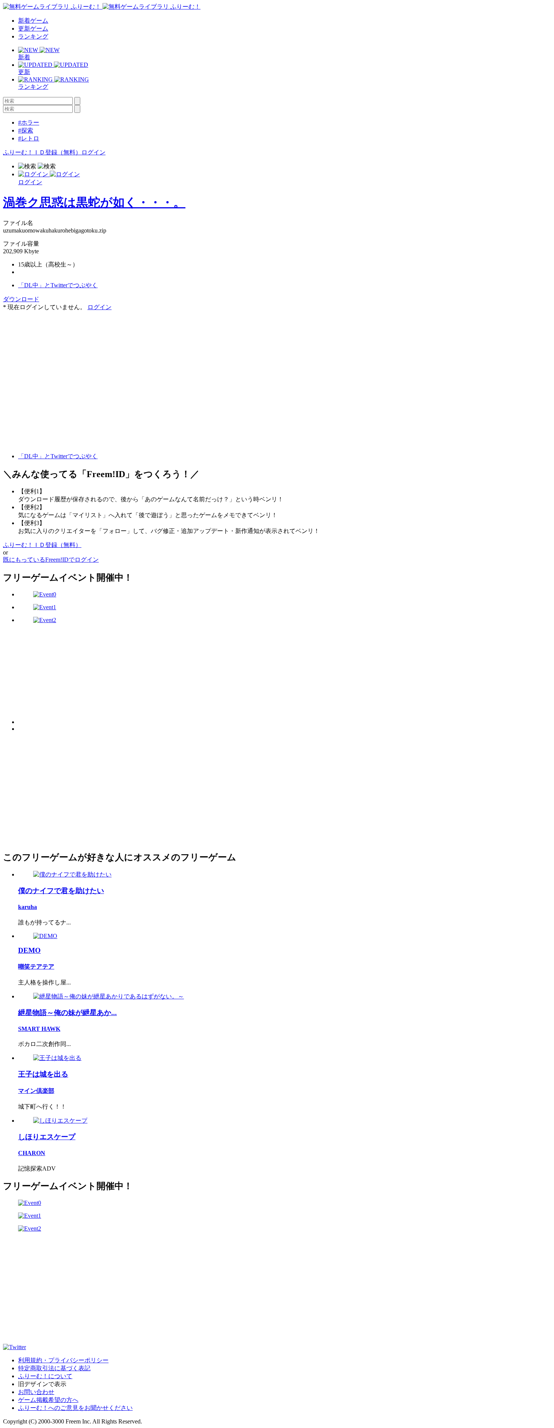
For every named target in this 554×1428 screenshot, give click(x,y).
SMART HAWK (39, 1029)
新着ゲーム (33, 20)
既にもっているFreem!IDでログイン (51, 559)
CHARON (31, 1153)
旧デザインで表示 (42, 1384)
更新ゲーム (33, 28)
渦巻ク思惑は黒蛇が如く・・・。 (94, 202)
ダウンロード (21, 299)
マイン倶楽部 (36, 1091)
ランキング (33, 36)
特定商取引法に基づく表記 (54, 1368)
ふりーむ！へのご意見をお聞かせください (75, 1408)
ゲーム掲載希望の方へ (48, 1400)
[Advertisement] (59, 358)
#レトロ (28, 138)
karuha (27, 907)
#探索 (25, 130)
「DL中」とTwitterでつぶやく (58, 285)
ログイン (93, 152)
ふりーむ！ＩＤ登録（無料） (42, 152)
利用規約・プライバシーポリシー (63, 1360)
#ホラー (28, 122)
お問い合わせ (36, 1392)
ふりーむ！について (45, 1376)
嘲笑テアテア (36, 966)
